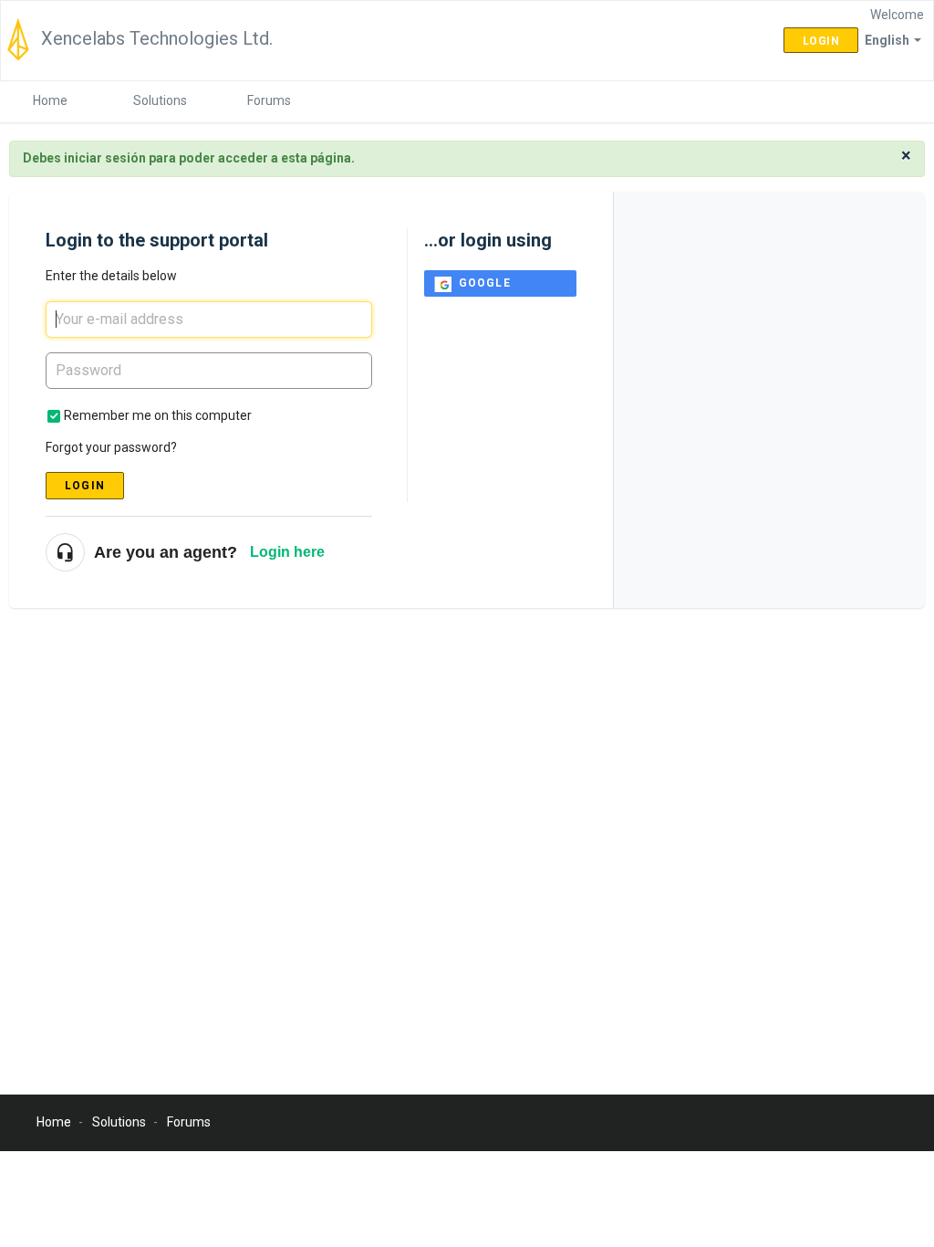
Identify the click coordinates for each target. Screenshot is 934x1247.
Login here (287, 552)
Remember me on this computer (158, 415)
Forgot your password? (111, 447)
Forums (269, 100)
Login (85, 485)
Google (485, 283)
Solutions (160, 100)
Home (50, 100)
